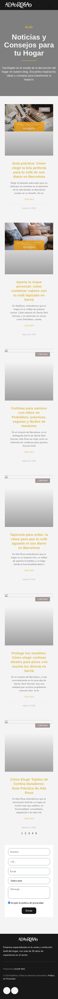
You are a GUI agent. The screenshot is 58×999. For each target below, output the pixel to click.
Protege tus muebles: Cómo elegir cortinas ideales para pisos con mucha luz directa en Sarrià (29, 662)
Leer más (29, 199)
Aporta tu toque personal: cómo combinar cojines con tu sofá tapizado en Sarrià (29, 290)
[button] (49, 5)
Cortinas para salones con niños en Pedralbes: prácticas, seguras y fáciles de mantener (29, 417)
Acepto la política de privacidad (27, 903)
